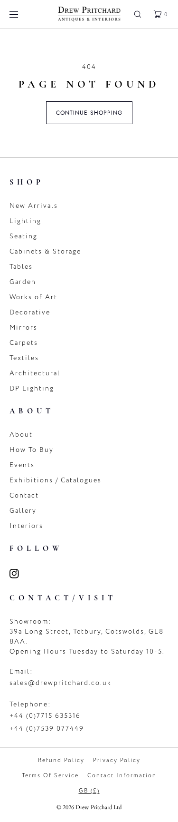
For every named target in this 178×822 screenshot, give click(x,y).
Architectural (34, 373)
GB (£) (89, 790)
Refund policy (61, 760)
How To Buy (31, 449)
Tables (21, 266)
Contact (24, 495)
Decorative (29, 312)
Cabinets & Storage (45, 251)
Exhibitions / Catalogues (55, 480)
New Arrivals (33, 205)
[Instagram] (19, 573)
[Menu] (20, 14)
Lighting (25, 220)
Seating (23, 236)
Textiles (24, 357)
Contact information (122, 775)
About (21, 434)
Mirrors (23, 327)
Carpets (23, 342)
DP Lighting (31, 388)
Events (22, 465)
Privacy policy (117, 760)
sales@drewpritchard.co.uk (60, 682)
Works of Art (33, 297)
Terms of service (50, 775)
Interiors (26, 525)
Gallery (23, 510)
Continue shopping (89, 112)
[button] (138, 14)
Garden (22, 281)
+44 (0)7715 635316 (45, 715)
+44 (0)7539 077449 (46, 728)
